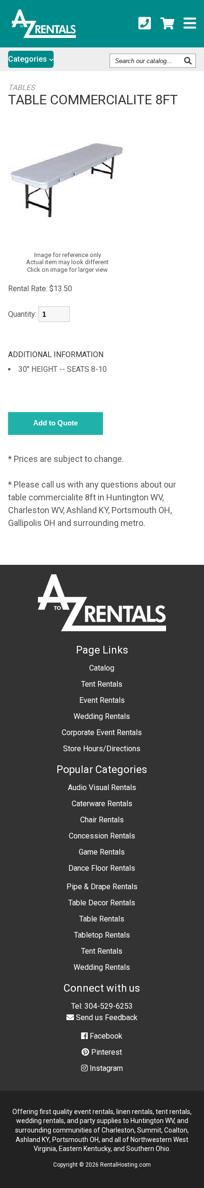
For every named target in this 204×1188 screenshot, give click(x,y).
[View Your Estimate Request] (167, 23)
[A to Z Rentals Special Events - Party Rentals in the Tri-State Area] (44, 35)
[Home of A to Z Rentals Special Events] (102, 638)
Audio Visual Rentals (102, 787)
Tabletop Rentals (102, 934)
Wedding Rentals (102, 716)
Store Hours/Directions (101, 748)
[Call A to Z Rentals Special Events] (145, 24)
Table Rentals (101, 918)
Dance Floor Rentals (101, 868)
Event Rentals (102, 700)
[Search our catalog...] (189, 60)
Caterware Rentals (102, 803)
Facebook (105, 1036)
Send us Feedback (106, 1017)
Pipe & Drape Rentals (102, 886)
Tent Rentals (101, 684)
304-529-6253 (108, 1006)
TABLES (21, 87)
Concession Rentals (102, 835)
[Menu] (190, 24)
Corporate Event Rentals (102, 732)
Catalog (101, 667)
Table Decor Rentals (101, 902)
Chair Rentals (102, 819)
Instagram (105, 1068)
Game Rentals (102, 851)
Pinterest (105, 1052)
